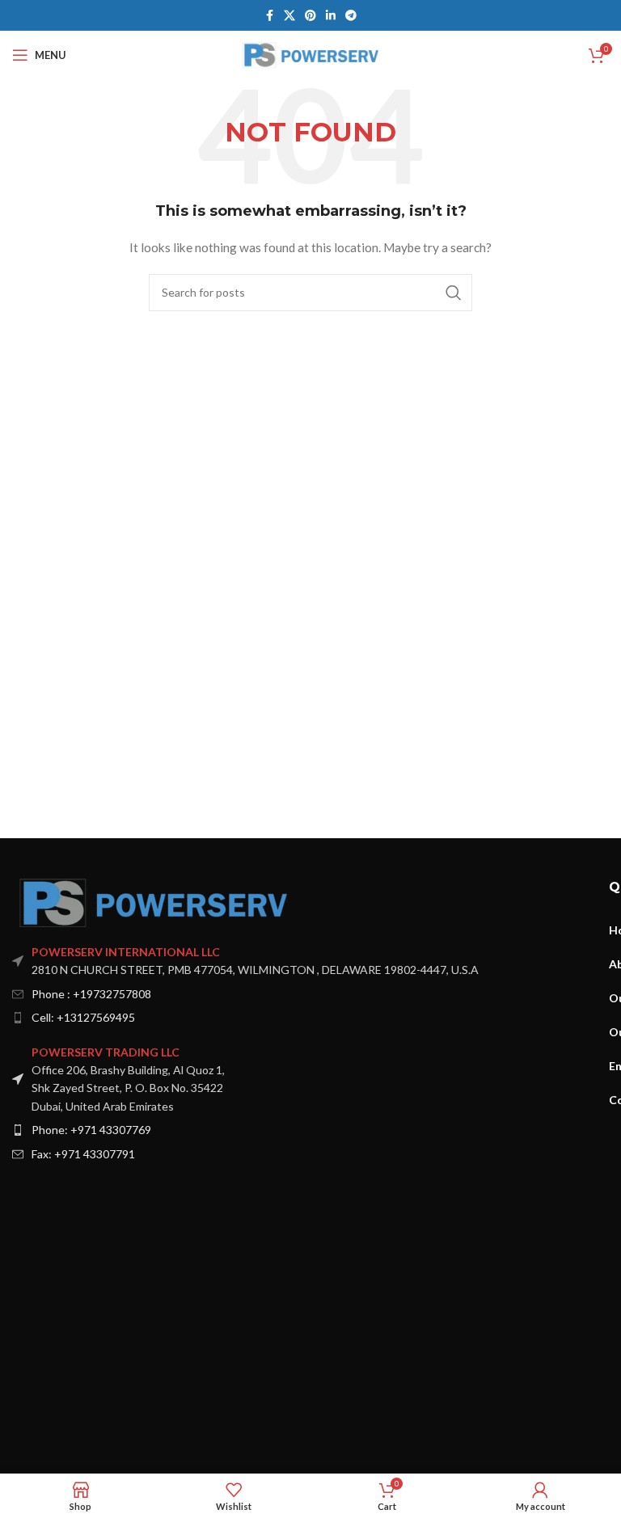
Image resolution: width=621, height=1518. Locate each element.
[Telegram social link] (350, 16)
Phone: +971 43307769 (91, 1129)
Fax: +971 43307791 (83, 1154)
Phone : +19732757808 (91, 994)
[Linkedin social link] (330, 16)
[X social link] (289, 16)
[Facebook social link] (269, 16)
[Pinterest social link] (310, 16)
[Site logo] (311, 54)
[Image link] (153, 902)
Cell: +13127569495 (83, 1017)
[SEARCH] (453, 292)
